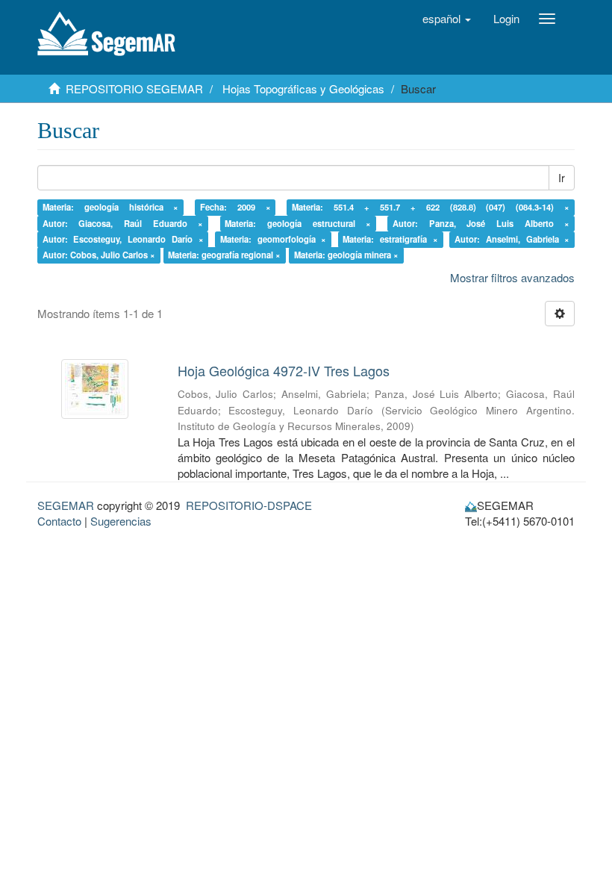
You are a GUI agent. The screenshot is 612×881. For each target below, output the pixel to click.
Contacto (59, 521)
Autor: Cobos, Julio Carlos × (99, 255)
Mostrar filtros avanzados (512, 277)
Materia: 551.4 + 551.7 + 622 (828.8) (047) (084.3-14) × (430, 207)
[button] (446, 18)
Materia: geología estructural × (298, 223)
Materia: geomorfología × (273, 239)
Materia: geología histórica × (111, 207)
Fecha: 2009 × (235, 207)
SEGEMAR (65, 505)
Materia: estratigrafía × (390, 239)
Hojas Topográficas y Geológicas (303, 88)
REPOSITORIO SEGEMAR (134, 88)
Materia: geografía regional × (224, 255)
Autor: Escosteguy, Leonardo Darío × (123, 239)
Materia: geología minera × (346, 255)
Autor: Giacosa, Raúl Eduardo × (123, 223)
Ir (561, 177)
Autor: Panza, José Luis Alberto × (481, 223)
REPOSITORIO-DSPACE (249, 505)
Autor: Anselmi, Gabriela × (512, 239)
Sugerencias (121, 521)
